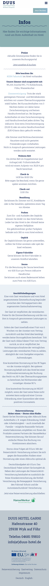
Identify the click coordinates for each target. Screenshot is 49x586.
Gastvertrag (27, 569)
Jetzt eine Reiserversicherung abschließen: (24, 493)
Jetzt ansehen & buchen (24, 64)
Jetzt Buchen (40, 10)
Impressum (24, 572)
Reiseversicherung (11, 569)
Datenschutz (40, 569)
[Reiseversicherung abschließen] (24, 500)
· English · (28, 578)
